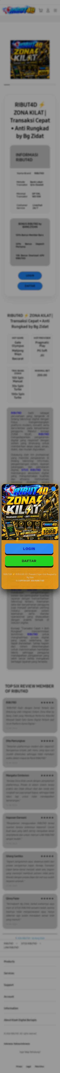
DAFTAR (29, 561)
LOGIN (29, 548)
